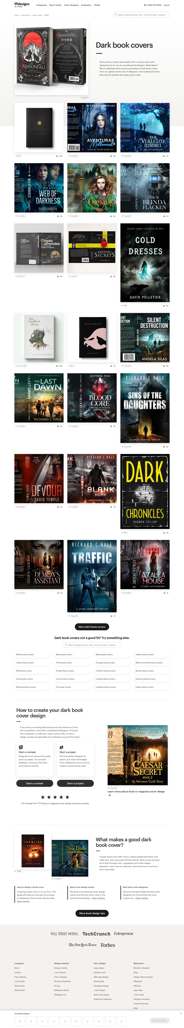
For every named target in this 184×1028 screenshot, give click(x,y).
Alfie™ (85, 97)
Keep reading (23, 901)
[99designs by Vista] (21, 5)
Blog (135, 972)
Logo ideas (138, 990)
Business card (99, 972)
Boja (19, 155)
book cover (129, 75)
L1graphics (75, 155)
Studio (97, 5)
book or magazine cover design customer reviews (65, 803)
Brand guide (99, 981)
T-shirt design (99, 990)
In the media (19, 981)
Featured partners (141, 1003)
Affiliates (137, 986)
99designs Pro (60, 995)
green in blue (22, 365)
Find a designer (71, 5)
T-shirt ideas (139, 995)
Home (17, 15)
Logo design (99, 968)
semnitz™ (21, 276)
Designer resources (142, 999)
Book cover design (101, 995)
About (16, 968)
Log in (167, 5)
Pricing (57, 986)
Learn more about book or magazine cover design (136, 791)
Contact (17, 972)
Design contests (60, 968)
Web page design (101, 977)
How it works (55, 5)
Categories (41, 5)
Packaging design (101, 986)
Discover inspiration (62, 981)
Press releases (20, 977)
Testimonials (19, 986)
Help (136, 1008)
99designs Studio (61, 990)
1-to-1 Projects (60, 972)
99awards (138, 981)
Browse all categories (103, 999)
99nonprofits (19, 990)
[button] (181, 1013)
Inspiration (86, 5)
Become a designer (142, 968)
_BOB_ (19, 871)
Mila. (126, 305)
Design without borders (143, 977)
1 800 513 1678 (154, 5)
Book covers (38, 15)
